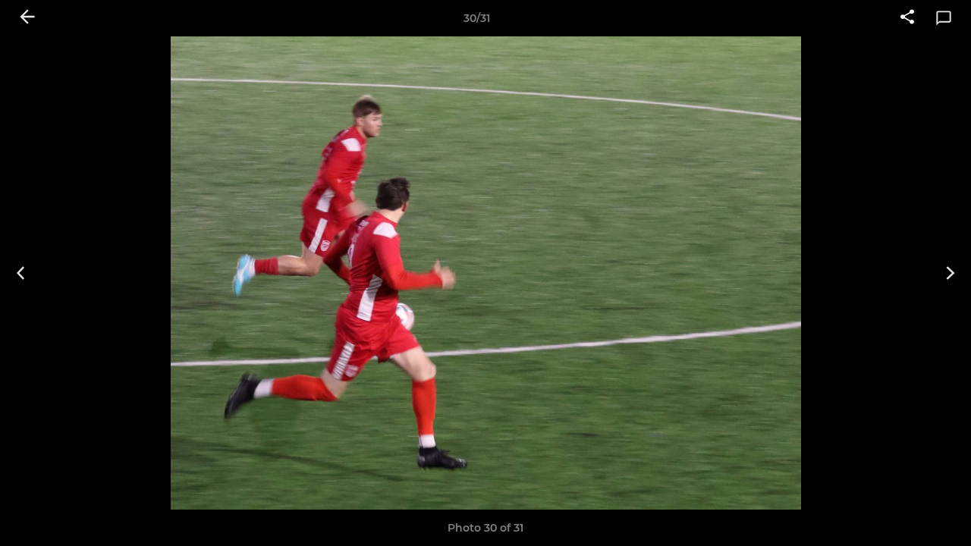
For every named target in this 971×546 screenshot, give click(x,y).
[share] (907, 18)
